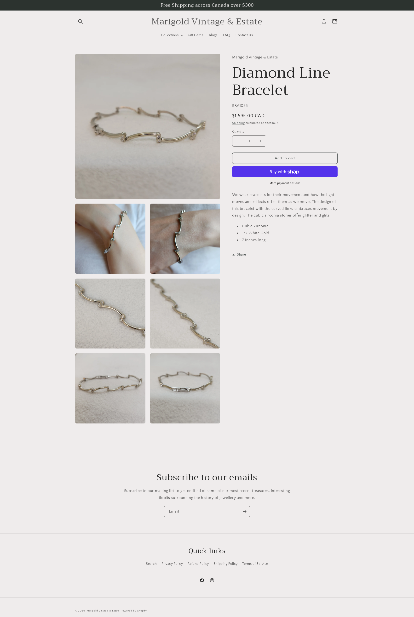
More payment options (285, 183)
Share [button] (241, 255)
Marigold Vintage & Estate (103, 610)
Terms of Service (255, 564)
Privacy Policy (172, 564)
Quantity (238, 131)
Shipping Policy (226, 564)
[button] (80, 21)
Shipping (238, 123)
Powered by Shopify (134, 610)
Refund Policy (198, 564)
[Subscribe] (244, 511)
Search (151, 564)
